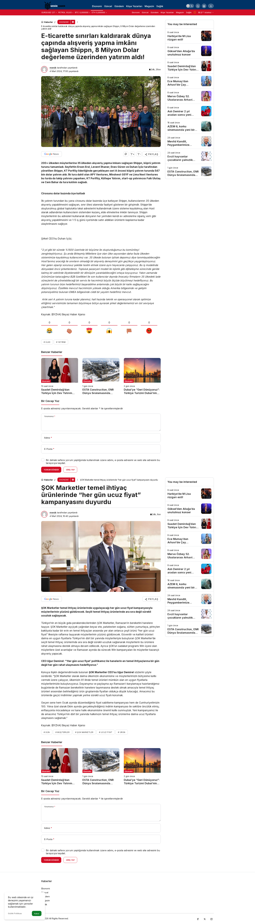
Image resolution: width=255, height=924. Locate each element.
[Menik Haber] (56, 5)
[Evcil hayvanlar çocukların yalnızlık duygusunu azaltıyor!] (189, 156)
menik (53, 67)
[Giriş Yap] (211, 6)
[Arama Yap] (198, 6)
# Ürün (121, 732)
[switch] (190, 6)
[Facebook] (198, 918)
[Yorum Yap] (125, 154)
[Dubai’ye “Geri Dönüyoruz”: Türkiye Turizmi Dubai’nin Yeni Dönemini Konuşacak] (142, 376)
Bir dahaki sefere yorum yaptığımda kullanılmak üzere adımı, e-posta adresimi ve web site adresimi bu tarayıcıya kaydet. (103, 462)
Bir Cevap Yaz (50, 401)
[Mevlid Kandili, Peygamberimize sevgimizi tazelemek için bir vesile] (189, 141)
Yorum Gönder (51, 470)
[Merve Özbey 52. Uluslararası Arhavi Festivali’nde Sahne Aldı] (189, 96)
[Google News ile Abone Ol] (51, 154)
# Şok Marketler (84, 732)
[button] (204, 6)
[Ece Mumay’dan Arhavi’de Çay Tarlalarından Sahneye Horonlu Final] (189, 81)
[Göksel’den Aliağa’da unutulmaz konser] (189, 51)
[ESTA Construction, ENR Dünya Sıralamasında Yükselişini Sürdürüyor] (100, 376)
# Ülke (47, 342)
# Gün (47, 732)
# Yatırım (61, 342)
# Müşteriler (62, 732)
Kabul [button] (36, 913)
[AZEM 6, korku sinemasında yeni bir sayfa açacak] (189, 126)
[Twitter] (204, 918)
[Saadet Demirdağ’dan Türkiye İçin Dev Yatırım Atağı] (59, 376)
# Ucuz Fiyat (105, 732)
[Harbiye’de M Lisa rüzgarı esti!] (189, 35)
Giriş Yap (70, 470)
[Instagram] (211, 918)
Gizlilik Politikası (15, 913)
